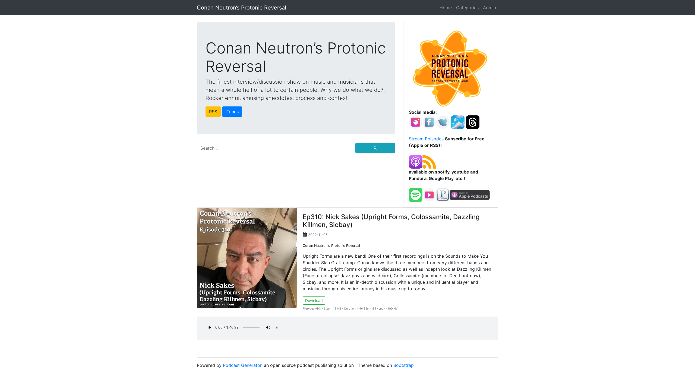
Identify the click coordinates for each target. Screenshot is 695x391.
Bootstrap (403, 365)
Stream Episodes (426, 138)
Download (314, 300)
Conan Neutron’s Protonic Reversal (241, 7)
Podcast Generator (242, 365)
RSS (213, 111)
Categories (467, 7)
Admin (489, 7)
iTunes (232, 111)
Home (446, 7)
